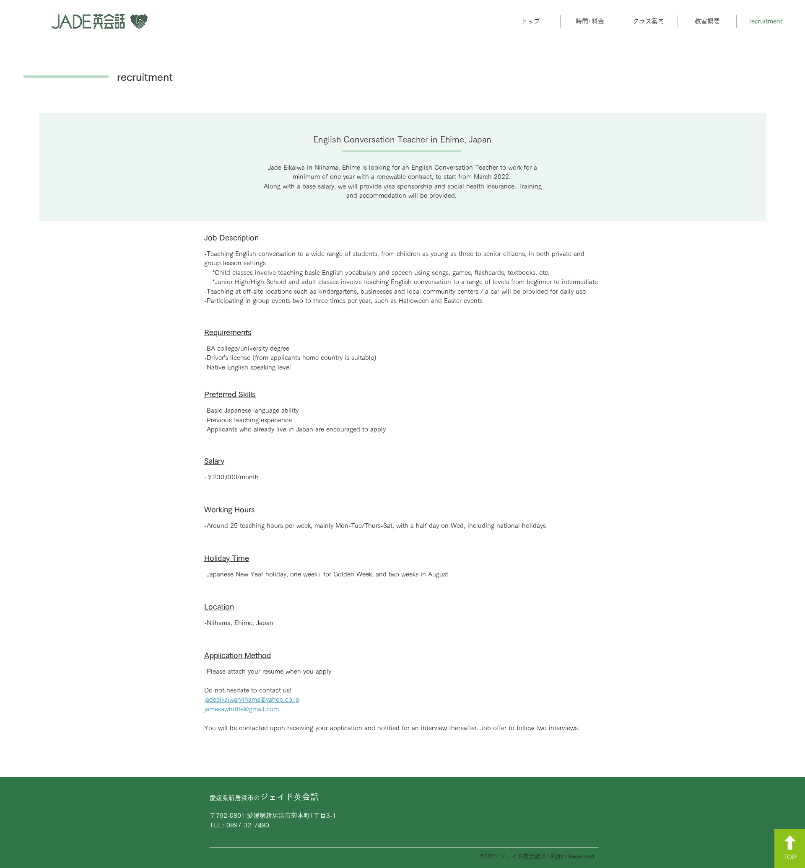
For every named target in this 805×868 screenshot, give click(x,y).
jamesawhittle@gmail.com (241, 709)
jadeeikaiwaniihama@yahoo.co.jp (251, 699)
